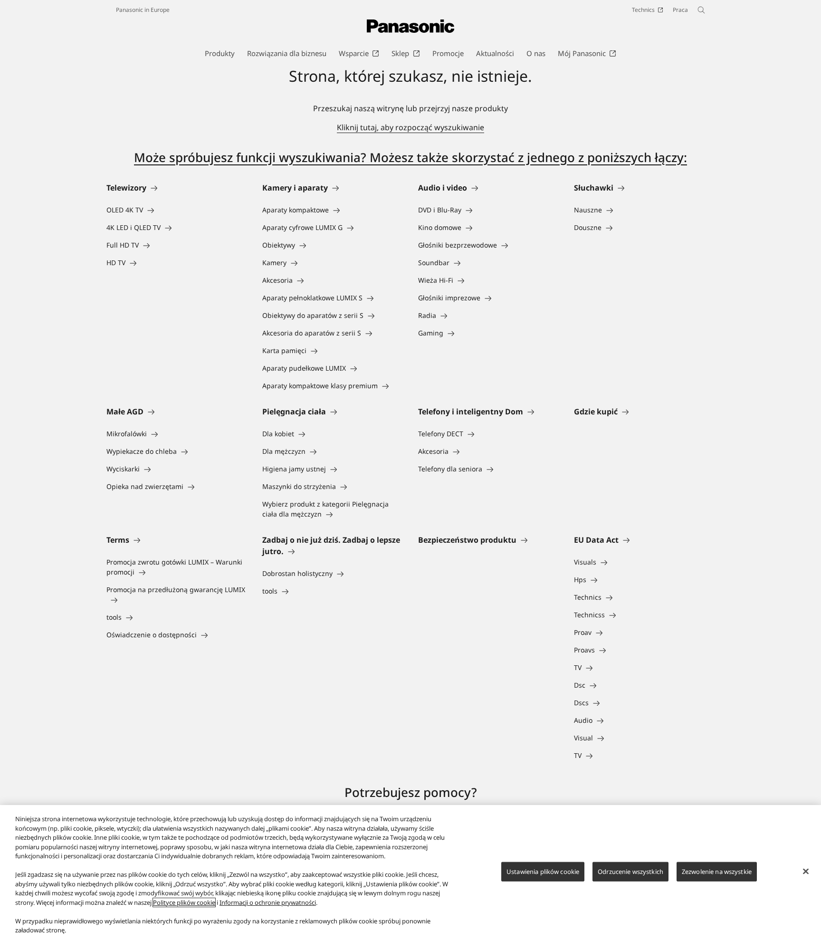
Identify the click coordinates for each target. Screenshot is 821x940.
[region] (410, 872)
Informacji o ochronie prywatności (268, 902)
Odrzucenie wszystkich (630, 871)
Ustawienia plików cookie (542, 871)
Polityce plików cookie (184, 902)
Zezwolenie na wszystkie (717, 871)
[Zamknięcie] (805, 871)
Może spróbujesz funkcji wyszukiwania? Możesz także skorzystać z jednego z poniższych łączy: (410, 157)
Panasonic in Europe (143, 10)
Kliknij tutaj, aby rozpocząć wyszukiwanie (410, 127)
